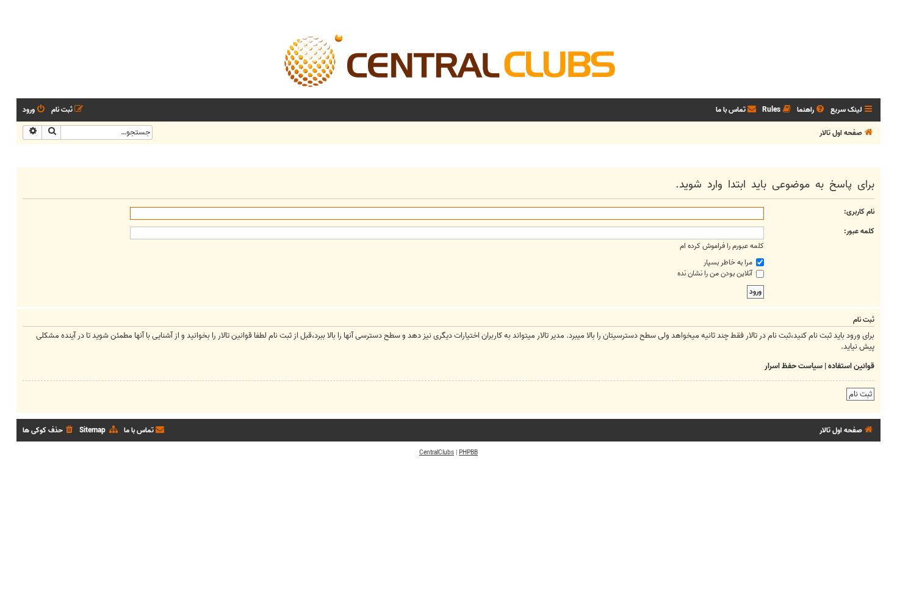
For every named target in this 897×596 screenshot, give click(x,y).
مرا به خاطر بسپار (729, 262)
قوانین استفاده (851, 366)
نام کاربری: (859, 211)
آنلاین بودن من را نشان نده (715, 273)
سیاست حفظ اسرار (794, 366)
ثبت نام (860, 394)
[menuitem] (811, 110)
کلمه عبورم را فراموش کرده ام (722, 245)
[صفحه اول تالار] (448, 59)
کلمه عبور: (859, 231)
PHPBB (468, 452)
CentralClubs (436, 452)
